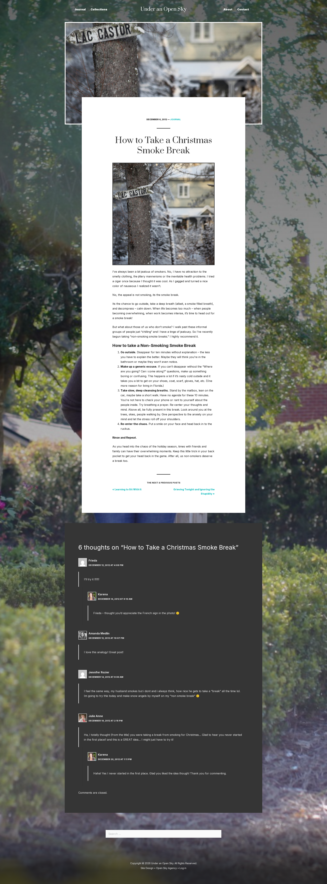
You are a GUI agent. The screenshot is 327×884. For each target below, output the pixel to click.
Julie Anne (96, 716)
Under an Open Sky (162, 863)
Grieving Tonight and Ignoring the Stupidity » (194, 491)
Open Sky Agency (166, 868)
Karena (103, 594)
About (227, 9)
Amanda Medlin (99, 633)
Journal (80, 9)
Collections (99, 9)
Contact (243, 9)
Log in (183, 868)
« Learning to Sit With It (127, 489)
